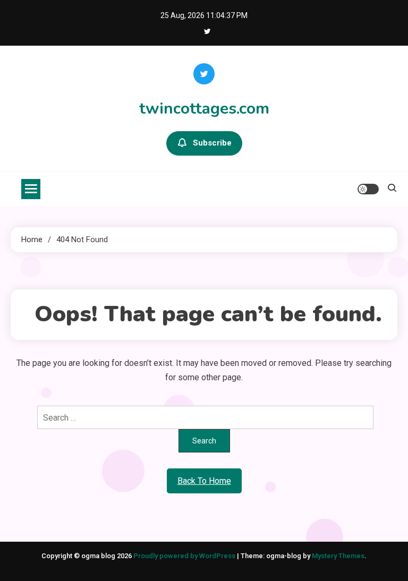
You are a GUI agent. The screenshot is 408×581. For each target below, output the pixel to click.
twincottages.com (204, 108)
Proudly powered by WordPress (185, 556)
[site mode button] (368, 189)
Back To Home (204, 481)
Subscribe (212, 143)
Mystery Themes (338, 556)
